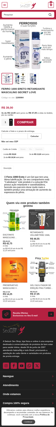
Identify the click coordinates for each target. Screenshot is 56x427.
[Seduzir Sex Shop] (28, 5)
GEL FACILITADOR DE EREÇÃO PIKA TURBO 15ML (40, 288)
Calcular (35, 136)
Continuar (28, 422)
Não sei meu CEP (9, 141)
